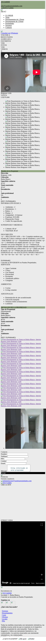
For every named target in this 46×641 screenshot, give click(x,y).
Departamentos (7, 613)
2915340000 (7, 593)
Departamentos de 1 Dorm (14, 19)
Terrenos (5, 611)
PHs (3, 621)
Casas (4, 615)
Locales (4, 619)
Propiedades (9, 23)
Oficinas (5, 617)
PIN (2, 459)
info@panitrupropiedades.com (11, 6)
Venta (7, 17)
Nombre (4, 454)
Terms (32, 583)
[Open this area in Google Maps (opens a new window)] (5, 582)
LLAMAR (9, 15)
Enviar (3, 473)
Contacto (8, 27)
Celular (3, 461)
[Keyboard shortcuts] (10, 583)
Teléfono (4, 456)
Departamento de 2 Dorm (14, 21)
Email (3, 463)
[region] (23, 552)
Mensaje (4, 471)
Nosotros (8, 25)
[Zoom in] (42, 574)
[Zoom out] (42, 579)
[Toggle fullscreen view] (42, 524)
